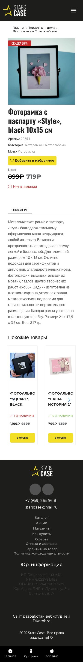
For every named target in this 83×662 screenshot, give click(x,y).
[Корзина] (52, 651)
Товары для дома (42, 27)
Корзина (51, 656)
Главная (19, 27)
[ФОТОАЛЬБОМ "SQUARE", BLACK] (22, 408)
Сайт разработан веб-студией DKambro (41, 618)
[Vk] (35, 489)
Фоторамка (26, 151)
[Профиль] (31, 651)
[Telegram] (48, 489)
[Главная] (10, 651)
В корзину (22, 438)
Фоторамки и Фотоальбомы (35, 31)
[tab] (20, 210)
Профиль (31, 656)
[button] (74, 10)
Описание (20, 210)
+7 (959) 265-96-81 (41, 500)
